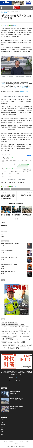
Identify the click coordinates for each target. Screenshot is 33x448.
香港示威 (11, 348)
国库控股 (26, 333)
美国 (23, 342)
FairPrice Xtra (18, 326)
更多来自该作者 (19, 203)
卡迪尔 (3, 333)
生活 (2, 420)
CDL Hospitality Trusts (12, 322)
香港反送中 (4, 348)
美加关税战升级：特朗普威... (17, 406)
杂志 (2, 234)
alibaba (12, 189)
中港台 (5, 12)
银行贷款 (29, 345)
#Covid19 (22, 86)
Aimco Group (4, 322)
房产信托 (20, 336)
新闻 (2, 12)
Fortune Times (25, 326)
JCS (14, 328)
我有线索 (6, 442)
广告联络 (27, 442)
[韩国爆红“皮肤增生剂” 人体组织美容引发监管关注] (16, 209)
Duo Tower (11, 326)
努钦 (25, 331)
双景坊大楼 (8, 333)
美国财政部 (4, 345)
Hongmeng (4, 328)
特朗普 (17, 342)
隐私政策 (22, 442)
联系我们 (16, 443)
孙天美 (14, 336)
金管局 (22, 345)
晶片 (30, 339)
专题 (2, 431)
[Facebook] (13, 381)
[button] (30, 7)
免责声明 (16, 442)
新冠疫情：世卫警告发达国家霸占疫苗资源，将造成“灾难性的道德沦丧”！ (8, 196)
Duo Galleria (4, 326)
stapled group (4, 331)
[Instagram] (16, 381)
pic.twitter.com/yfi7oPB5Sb (22, 87)
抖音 (3, 339)
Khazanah (18, 328)
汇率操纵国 (4, 342)
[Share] (23, 381)
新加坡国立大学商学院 (19, 339)
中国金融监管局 (20, 189)
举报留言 (11, 442)
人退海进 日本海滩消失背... (17, 399)
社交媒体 (3, 424)
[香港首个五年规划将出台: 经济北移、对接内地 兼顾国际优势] (6, 209)
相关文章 (12, 203)
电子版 (2, 236)
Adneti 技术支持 (22, 446)
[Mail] (20, 381)
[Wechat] (10, 381)
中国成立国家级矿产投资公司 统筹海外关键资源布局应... (27, 215)
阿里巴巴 (5, 189)
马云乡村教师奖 (27, 189)
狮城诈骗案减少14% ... (15, 391)
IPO (16, 189)
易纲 (26, 339)
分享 (14, 25)
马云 (9, 189)
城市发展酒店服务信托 (6, 336)
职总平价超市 (11, 345)
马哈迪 (17, 348)
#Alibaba (3, 83)
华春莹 (29, 331)
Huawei (9, 329)
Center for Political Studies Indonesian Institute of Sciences (13, 324)
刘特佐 (21, 331)
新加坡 (9, 339)
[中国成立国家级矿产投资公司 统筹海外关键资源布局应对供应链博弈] (27, 209)
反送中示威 (20, 333)
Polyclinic (24, 328)
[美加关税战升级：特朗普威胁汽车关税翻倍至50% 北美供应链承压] (5, 409)
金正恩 (17, 345)
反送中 (14, 334)
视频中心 (3, 434)
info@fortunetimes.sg (19, 377)
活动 (2, 429)
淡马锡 (10, 342)
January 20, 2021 (24, 91)
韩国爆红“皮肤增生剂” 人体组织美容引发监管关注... (16, 215)
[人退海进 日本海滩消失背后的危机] (5, 401)
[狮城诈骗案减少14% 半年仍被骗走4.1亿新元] (5, 394)
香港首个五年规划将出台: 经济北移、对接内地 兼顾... (6, 215)
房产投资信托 (26, 336)
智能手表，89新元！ (26, 195)
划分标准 (16, 331)
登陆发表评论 (4, 225)
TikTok (10, 331)
